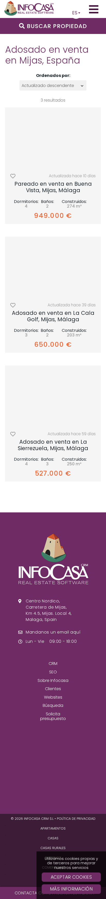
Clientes (53, 689)
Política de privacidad (76, 818)
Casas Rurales (53, 848)
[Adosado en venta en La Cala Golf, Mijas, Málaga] (53, 268)
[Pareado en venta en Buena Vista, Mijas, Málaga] (53, 139)
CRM (53, 663)
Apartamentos (53, 828)
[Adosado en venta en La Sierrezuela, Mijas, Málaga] (53, 397)
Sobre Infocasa (53, 680)
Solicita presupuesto (53, 716)
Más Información (71, 889)
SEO (53, 672)
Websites (53, 697)
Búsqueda (53, 705)
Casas (53, 838)
